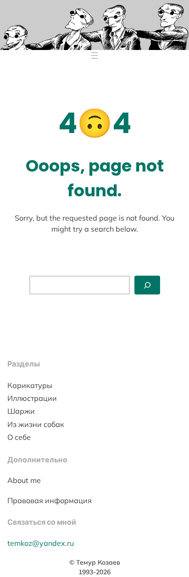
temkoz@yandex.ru (40, 543)
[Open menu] (94, 55)
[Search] (147, 285)
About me (24, 480)
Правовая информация (49, 500)
